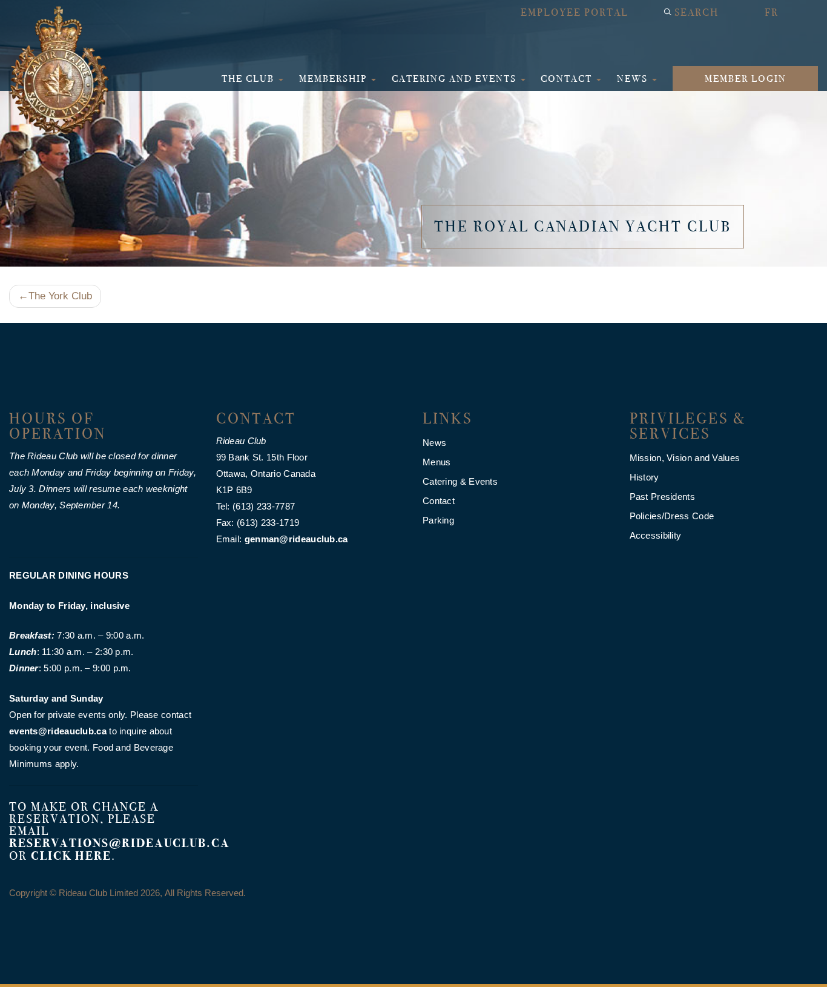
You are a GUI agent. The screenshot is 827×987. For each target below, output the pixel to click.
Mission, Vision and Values (685, 458)
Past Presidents (663, 496)
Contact (568, 78)
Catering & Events (460, 481)
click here (71, 856)
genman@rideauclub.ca (296, 539)
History (644, 477)
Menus (437, 462)
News (634, 78)
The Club (249, 78)
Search (696, 12)
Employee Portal (574, 12)
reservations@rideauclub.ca (119, 843)
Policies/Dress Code (672, 516)
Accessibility (656, 535)
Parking (438, 520)
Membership (334, 78)
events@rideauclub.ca (58, 731)
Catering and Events (455, 78)
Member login (745, 78)
